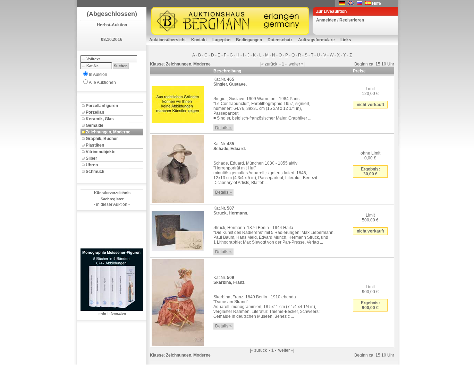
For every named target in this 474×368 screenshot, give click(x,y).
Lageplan (221, 39)
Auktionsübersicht (167, 39)
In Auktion (98, 74)
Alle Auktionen (102, 82)
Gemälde (94, 125)
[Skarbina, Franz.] (178, 301)
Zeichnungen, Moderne (108, 132)
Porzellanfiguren (102, 105)
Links (345, 39)
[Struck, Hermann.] (178, 229)
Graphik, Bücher (102, 138)
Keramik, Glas (100, 118)
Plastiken (95, 145)
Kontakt (199, 39)
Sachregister (112, 199)
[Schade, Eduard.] (178, 167)
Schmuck (95, 171)
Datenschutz (280, 39)
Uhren (92, 165)
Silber (91, 158)
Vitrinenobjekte (101, 151)
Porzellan (95, 112)
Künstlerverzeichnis (112, 193)
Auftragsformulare (316, 39)
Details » (223, 127)
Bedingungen (249, 39)
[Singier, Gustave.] (178, 103)
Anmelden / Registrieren (340, 20)
